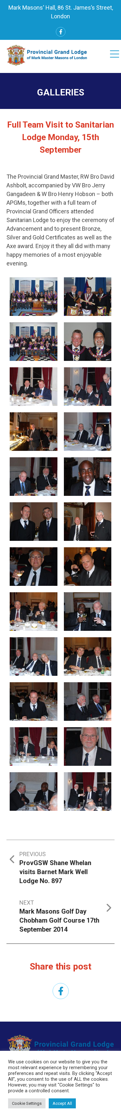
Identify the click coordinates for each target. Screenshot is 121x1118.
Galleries (60, 92)
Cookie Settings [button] (27, 1103)
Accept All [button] (62, 1103)
